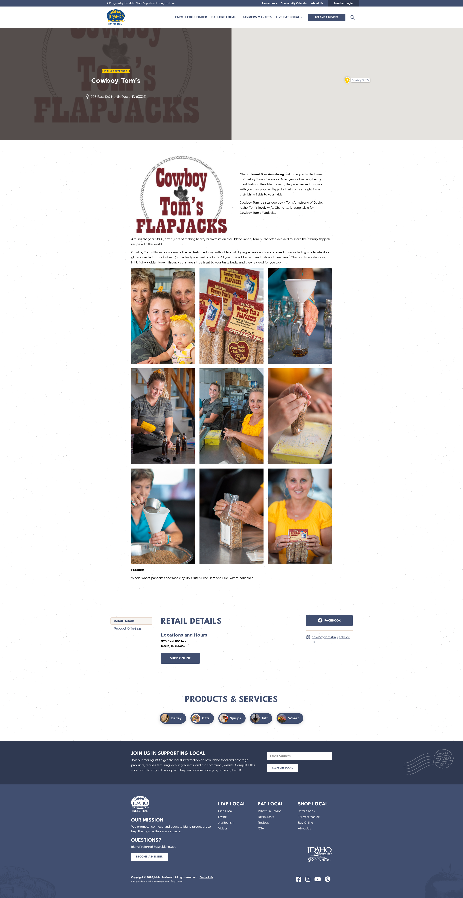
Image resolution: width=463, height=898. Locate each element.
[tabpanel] (229, 642)
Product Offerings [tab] (127, 628)
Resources (269, 3)
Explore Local (224, 17)
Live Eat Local (288, 17)
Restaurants (266, 817)
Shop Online (180, 658)
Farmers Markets (257, 17)
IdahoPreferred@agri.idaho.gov (153, 846)
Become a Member (326, 17)
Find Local (225, 811)
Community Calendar (294, 3)
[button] (347, 80)
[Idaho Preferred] (116, 17)
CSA (261, 828)
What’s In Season (269, 811)
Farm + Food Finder (191, 17)
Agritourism (226, 822)
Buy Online (305, 822)
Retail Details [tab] (124, 621)
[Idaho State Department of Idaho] (319, 854)
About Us (317, 3)
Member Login (343, 3)
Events (222, 817)
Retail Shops (306, 811)
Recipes (263, 822)
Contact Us (206, 877)
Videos (223, 828)
